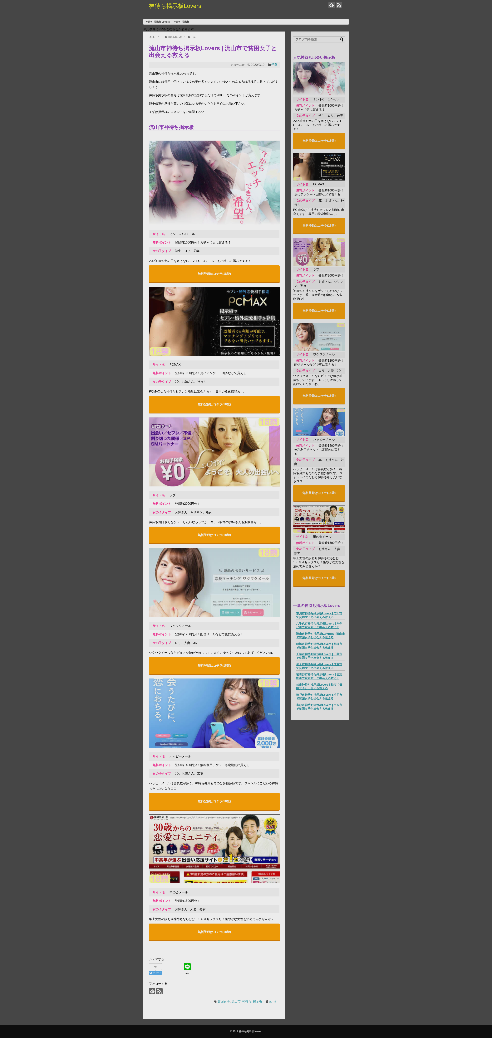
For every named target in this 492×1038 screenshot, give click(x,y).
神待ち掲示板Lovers (175, 6)
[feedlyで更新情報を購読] (331, 5)
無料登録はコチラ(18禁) (214, 273)
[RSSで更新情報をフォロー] (339, 5)
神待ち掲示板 (181, 21)
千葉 (274, 64)
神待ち (246, 1001)
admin (273, 1001)
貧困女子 (224, 1001)
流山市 (236, 1001)
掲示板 (257, 1001)
